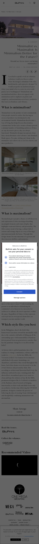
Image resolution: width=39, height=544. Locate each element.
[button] (19, 267)
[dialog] (19, 272)
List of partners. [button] (16, 277)
